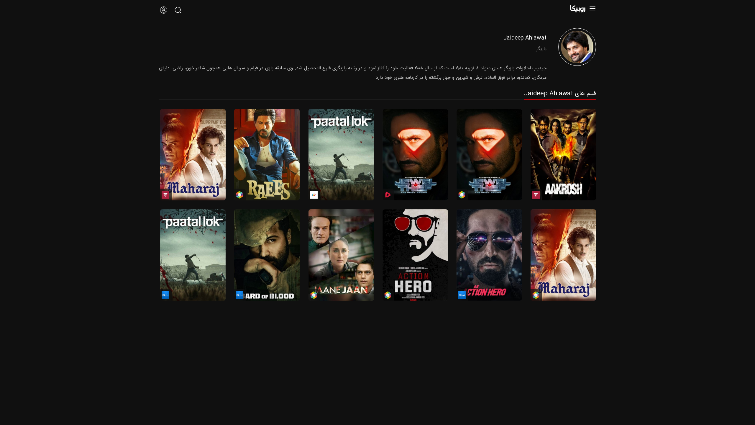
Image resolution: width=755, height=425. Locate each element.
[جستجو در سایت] (178, 10)
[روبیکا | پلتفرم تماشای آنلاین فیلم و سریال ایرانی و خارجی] (579, 8)
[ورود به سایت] (163, 10)
